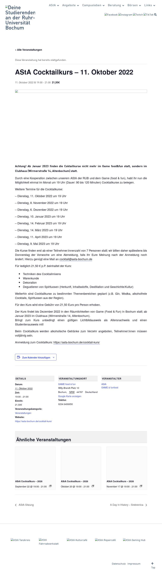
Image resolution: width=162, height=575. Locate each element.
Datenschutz (119, 564)
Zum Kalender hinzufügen (36, 357)
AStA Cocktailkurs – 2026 (28, 481)
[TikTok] (148, 15)
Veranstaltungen (23, 412)
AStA (103, 384)
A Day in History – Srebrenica (127, 505)
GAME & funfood (109, 387)
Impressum (134, 564)
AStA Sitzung (26, 505)
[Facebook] (111, 15)
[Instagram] (125, 15)
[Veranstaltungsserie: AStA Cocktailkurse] (50, 486)
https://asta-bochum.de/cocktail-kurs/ (76, 342)
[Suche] (155, 14)
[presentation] (35, 462)
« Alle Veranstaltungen (28, 49)
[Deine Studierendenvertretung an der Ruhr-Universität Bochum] (20, 18)
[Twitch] (138, 15)
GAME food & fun (67, 384)
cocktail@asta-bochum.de (75, 259)
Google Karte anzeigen (69, 396)
